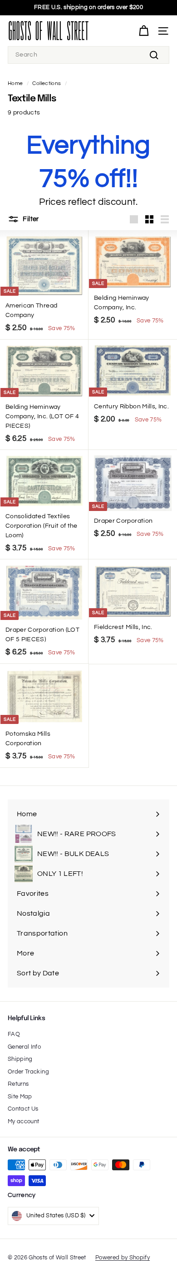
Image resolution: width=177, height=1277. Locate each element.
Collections (46, 83)
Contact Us (23, 1109)
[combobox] (88, 55)
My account (23, 1121)
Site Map (20, 1096)
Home (15, 83)
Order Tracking (28, 1072)
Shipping (20, 1059)
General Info (24, 1047)
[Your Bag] (143, 31)
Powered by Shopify (122, 1257)
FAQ (14, 1034)
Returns (18, 1084)
